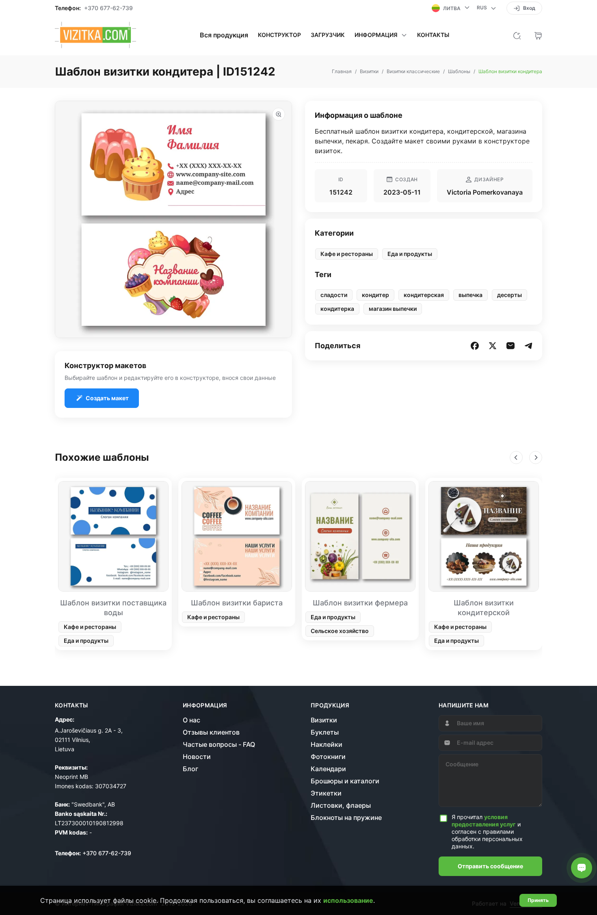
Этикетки (326, 793)
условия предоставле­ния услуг (484, 820)
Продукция (330, 705)
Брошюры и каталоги (345, 781)
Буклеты (325, 732)
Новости (197, 756)
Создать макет (107, 398)
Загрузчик (328, 35)
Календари (328, 769)
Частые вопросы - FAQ (219, 744)
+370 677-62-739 (108, 8)
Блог (190, 769)
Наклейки (326, 744)
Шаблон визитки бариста (237, 602)
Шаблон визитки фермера (360, 602)
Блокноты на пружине (346, 817)
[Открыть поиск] (517, 35)
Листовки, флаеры (341, 805)
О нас (191, 720)
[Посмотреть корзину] (538, 35)
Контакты (433, 35)
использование (348, 900)
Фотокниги (328, 756)
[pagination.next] (535, 457)
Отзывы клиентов (211, 732)
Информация (205, 705)
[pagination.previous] (516, 457)
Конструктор (279, 35)
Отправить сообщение (490, 866)
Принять (538, 900)
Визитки (324, 720)
